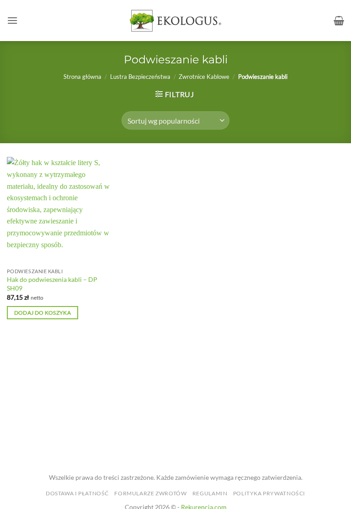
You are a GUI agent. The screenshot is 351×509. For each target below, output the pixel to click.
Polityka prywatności (269, 493)
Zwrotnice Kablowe (204, 76)
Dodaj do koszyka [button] (42, 313)
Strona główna (82, 76)
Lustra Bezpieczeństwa (140, 76)
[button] (12, 20)
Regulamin (210, 493)
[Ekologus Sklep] (175, 21)
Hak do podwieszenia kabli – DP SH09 (52, 283)
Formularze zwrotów (150, 493)
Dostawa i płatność (77, 493)
